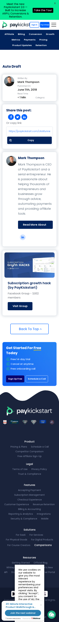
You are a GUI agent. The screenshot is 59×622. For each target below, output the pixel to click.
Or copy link (14, 123)
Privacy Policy (39, 469)
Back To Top (29, 329)
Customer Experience (16, 504)
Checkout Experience (29, 499)
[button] (52, 615)
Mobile (45, 518)
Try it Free (44, 25)
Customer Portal (45, 572)
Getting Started (21, 562)
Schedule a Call (37, 378)
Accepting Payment (29, 490)
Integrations (44, 514)
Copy (28, 139)
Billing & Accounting (29, 509)
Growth (50, 34)
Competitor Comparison (29, 451)
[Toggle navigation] (53, 24)
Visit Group (20, 306)
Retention (41, 45)
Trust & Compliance (29, 474)
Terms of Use (20, 469)
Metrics (16, 39)
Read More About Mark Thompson (34, 226)
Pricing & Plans (18, 446)
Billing (21, 34)
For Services (36, 534)
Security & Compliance (24, 518)
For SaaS (21, 534)
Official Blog (40, 562)
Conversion (35, 34)
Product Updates (22, 45)
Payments (29, 39)
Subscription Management (29, 495)
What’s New (46, 567)
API (5, 572)
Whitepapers (13, 567)
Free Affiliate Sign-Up (30, 456)
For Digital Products (42, 539)
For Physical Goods (16, 539)
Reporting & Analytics (21, 514)
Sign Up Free (15, 378)
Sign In (34, 25)
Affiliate (9, 34)
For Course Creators (18, 545)
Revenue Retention (44, 504)
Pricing (43, 39)
